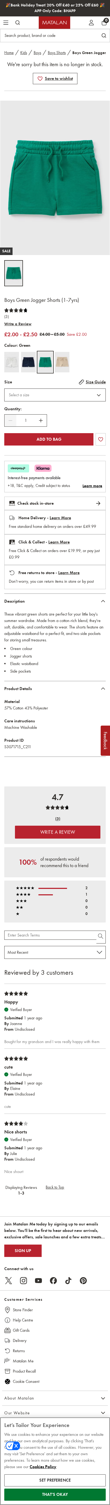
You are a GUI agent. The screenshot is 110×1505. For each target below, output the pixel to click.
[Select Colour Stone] (62, 362)
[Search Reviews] (101, 937)
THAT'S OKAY (55, 1494)
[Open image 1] (13, 273)
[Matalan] (54, 22)
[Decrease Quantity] (10, 420)
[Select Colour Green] (45, 362)
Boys (37, 52)
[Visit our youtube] (38, 1280)
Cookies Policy (43, 1466)
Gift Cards (21, 1330)
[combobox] (55, 394)
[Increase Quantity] (41, 420)
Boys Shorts (57, 52)
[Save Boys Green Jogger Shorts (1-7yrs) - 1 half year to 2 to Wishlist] (40, 78)
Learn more (92, 485)
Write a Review (18, 324)
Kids (23, 52)
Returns (19, 1350)
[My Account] (91, 23)
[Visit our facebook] (53, 1280)
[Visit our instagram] (23, 1280)
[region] (55, 1461)
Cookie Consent (26, 1381)
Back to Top (55, 1187)
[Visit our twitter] (8, 1280)
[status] (25, 420)
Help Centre (23, 1320)
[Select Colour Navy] (28, 362)
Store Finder (23, 1309)
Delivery (19, 1340)
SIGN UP (23, 1250)
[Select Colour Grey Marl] (11, 362)
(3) (6, 316)
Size (8, 382)
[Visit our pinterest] (83, 1280)
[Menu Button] (6, 23)
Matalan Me (23, 1360)
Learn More (60, 518)
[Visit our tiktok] (68, 1280)
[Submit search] (17, 23)
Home (9, 52)
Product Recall (24, 1371)
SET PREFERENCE (55, 1480)
